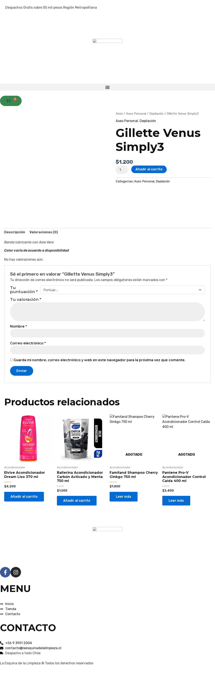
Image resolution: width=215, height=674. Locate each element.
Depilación (156, 113)
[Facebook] (107, 17)
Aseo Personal (136, 113)
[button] (107, 87)
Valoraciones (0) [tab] (43, 232)
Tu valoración (25, 299)
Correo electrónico (28, 343)
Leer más (123, 497)
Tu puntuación (24, 290)
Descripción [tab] (14, 232)
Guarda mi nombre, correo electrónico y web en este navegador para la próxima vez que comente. (99, 360)
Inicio (119, 113)
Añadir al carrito (149, 169)
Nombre (18, 326)
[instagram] (107, 26)
